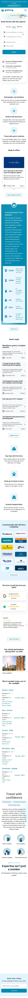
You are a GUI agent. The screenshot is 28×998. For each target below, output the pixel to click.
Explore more (14, 435)
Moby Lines (5, 744)
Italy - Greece (7, 710)
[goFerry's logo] (7, 10)
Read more (14, 329)
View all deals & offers (14, 195)
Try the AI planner (13, 5)
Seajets (9, 705)
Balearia (4, 760)
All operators (14, 575)
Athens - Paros (7, 690)
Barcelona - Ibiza (8, 748)
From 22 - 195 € (19, 737)
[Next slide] (26, 624)
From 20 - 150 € (19, 698)
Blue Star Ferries (7, 701)
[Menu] (25, 10)
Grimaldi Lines (6, 741)
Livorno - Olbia (7, 730)
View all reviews (14, 639)
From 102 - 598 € (19, 718)
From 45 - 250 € (19, 775)
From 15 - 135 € (19, 756)
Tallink (4, 780)
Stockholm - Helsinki (9, 768)
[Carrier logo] (7, 533)
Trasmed (4, 764)
